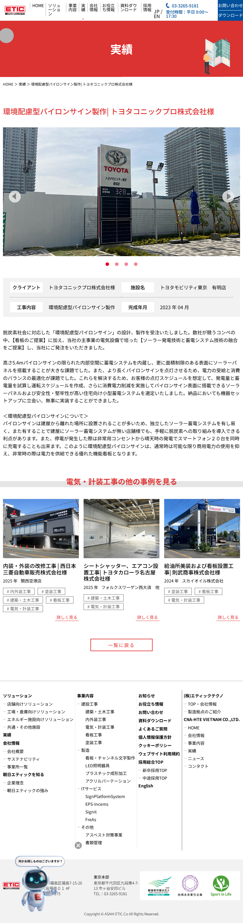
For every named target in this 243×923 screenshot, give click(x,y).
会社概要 (15, 751)
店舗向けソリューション (30, 704)
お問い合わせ (150, 712)
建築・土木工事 (99, 711)
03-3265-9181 (185, 6)
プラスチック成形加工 (106, 773)
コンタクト (198, 766)
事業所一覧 (17, 767)
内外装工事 (95, 719)
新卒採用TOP (155, 770)
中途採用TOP (155, 778)
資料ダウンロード (128, 7)
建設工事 (89, 704)
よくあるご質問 (152, 729)
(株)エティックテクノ (203, 696)
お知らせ (146, 696)
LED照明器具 (97, 765)
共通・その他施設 (23, 727)
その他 (87, 827)
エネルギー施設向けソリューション (40, 719)
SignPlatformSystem (105, 796)
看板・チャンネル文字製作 (110, 758)
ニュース (196, 758)
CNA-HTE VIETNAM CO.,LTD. (212, 719)
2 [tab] (117, 264)
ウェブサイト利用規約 (159, 754)
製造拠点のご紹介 (204, 711)
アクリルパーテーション (108, 781)
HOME (38, 5)
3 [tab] (126, 264)
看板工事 (93, 735)
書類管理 (93, 842)
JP (156, 11)
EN (157, 16)
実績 (83, 7)
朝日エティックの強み (27, 790)
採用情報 (147, 7)
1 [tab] (107, 264)
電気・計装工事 (99, 727)
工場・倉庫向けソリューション (36, 711)
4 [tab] (136, 264)
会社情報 (93, 7)
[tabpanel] (121, 191)
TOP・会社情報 (202, 704)
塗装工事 (93, 742)
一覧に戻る (121, 644)
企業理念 (15, 783)
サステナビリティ (23, 759)
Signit (91, 812)
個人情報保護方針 (155, 737)
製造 (85, 750)
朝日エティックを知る (23, 774)
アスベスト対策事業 (103, 835)
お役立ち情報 (108, 7)
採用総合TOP (150, 762)
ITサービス (91, 788)
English (145, 786)
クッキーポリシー (155, 745)
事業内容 (72, 7)
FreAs (90, 819)
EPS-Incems (96, 804)
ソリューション (54, 9)
